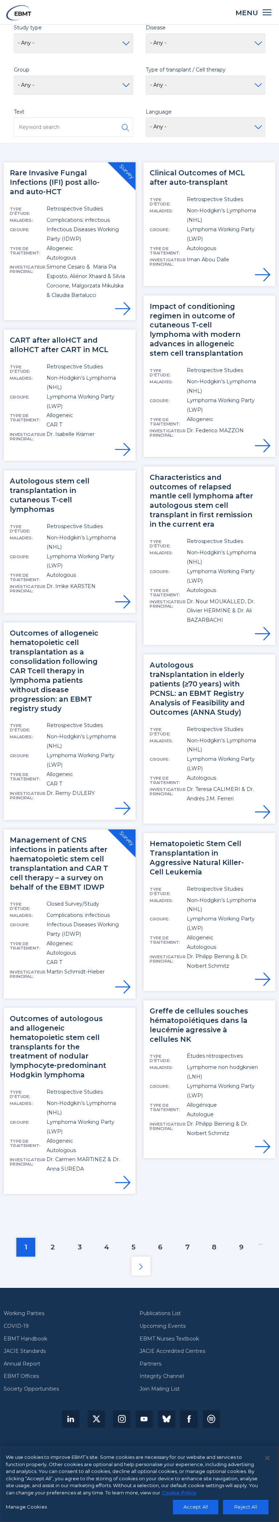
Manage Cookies (26, 1507)
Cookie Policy (179, 1493)
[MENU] (267, 12)
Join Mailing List (160, 1389)
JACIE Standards (25, 1351)
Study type (28, 27)
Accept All (195, 1507)
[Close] (267, 1458)
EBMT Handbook (25, 1339)
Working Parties (24, 1314)
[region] (139, 1484)
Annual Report (22, 1364)
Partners (150, 1364)
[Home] (18, 12)
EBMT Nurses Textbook (169, 1339)
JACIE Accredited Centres (172, 1351)
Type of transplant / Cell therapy (186, 69)
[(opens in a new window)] (71, 1419)
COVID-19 (16, 1326)
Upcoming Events (163, 1326)
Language (159, 112)
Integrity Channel (162, 1376)
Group (21, 69)
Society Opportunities (31, 1389)
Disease (156, 27)
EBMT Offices (21, 1376)
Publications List (160, 1314)
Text (19, 112)
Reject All (245, 1507)
